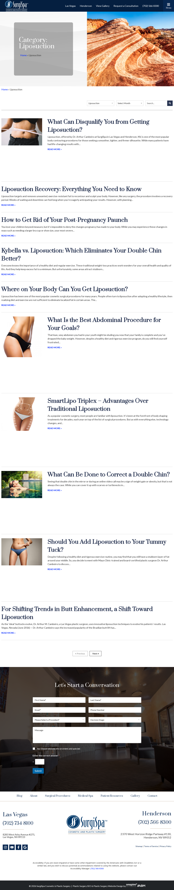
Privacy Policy (165, 846)
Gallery (135, 796)
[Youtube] (12, 847)
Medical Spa (85, 796)
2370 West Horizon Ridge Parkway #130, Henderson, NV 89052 (146, 835)
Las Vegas (70, 5)
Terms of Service (151, 846)
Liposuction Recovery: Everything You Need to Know (71, 189)
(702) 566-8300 (150, 5)
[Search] (170, 103)
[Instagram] (5, 847)
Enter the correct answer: (46, 755)
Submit (38, 770)
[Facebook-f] (18, 847)
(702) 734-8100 (18, 823)
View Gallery (102, 5)
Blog (19, 796)
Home (23, 55)
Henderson (86, 5)
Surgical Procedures (57, 796)
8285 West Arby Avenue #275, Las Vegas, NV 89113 (19, 835)
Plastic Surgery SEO (82, 886)
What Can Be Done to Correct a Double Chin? (109, 474)
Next (94, 653)
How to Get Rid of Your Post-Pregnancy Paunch (64, 220)
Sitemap (139, 846)
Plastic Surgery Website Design (108, 886)
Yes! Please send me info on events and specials (58, 748)
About (33, 796)
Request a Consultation (126, 5)
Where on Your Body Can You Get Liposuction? (64, 289)
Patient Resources (112, 796)
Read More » (55, 149)
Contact (152, 796)
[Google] (25, 847)
